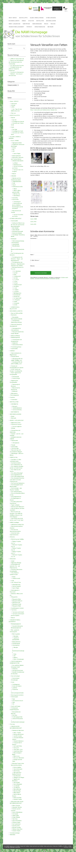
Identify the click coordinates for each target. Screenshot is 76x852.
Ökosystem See (16, 602)
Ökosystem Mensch (17, 601)
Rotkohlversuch (17, 164)
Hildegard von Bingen (19, 777)
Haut (13, 702)
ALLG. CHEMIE (15, 140)
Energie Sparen (15, 356)
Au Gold (15, 273)
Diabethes (15, 668)
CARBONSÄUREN (16, 181)
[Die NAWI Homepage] (38, 14)
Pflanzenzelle (14, 440)
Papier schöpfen (15, 505)
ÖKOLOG (46, 23)
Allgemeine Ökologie (16, 563)
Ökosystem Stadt (16, 604)
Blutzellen (16, 636)
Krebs (12, 682)
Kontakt (13, 105)
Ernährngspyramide (17, 717)
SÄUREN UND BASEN (17, 161)
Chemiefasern (17, 201)
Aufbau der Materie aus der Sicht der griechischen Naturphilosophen (17, 224)
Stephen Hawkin (16, 830)
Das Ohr (14, 120)
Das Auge (14, 129)
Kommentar (33, 238)
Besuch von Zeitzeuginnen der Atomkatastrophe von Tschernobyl (16, 62)
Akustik (13, 117)
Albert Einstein (16, 805)
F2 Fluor (15, 281)
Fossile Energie (16, 378)
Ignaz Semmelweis (17, 820)
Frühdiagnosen (16, 684)
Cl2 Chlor (16, 278)
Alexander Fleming (17, 807)
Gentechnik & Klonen (17, 344)
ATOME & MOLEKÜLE (51, 17)
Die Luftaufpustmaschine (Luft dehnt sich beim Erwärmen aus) (17, 479)
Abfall (12, 561)
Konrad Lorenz (16, 825)
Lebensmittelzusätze (17, 718)
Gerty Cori (16, 747)
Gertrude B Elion (18, 746)
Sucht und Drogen (15, 706)
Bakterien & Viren (15, 422)
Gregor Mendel (16, 817)
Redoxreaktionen (16, 155)
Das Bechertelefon (16, 463)
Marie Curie (17, 756)
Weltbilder (50, 27)
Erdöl (13, 183)
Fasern (14, 185)
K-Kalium (16, 289)
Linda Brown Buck (18, 751)
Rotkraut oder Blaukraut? (17, 506)
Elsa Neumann (17, 776)
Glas (13, 149)
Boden (13, 577)
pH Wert (16, 163)
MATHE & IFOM (40, 20)
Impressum (14, 103)
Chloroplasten (15, 443)
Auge (13, 699)
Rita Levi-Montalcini (19, 758)
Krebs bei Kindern (16, 686)
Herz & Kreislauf (15, 676)
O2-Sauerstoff (17, 298)
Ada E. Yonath (17, 732)
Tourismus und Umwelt (18, 612)
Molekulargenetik (15, 337)
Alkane (15, 189)
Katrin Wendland (18, 784)
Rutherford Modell (17, 233)
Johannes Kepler (16, 822)
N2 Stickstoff (17, 295)
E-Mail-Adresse (35, 260)
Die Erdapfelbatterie (16, 475)
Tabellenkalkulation (17, 408)
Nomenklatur (17, 195)
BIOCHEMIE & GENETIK (14, 20)
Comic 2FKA (33, 221)
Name (32, 254)
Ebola (15, 654)
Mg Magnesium (17, 293)
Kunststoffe (15, 199)
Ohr (13, 704)
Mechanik (13, 418)
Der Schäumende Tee (16, 464)
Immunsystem (16, 645)
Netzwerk (14, 406)
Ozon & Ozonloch (16, 586)
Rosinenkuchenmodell (17, 231)
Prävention (15, 689)
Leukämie (14, 688)
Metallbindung (15, 246)
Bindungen (13, 238)
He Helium (16, 286)
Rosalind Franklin (18, 799)
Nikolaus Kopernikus (17, 829)
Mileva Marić (17, 792)
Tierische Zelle (15, 448)
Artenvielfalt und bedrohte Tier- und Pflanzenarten (15, 566)
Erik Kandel (15, 814)
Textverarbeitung (16, 409)
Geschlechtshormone (17, 670)
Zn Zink (15, 305)
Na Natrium (17, 296)
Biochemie (13, 315)
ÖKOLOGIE (53, 23)
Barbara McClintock (19, 734)
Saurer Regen (17, 153)
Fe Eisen (16, 283)
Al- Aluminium (17, 271)
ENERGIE (24, 20)
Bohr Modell (15, 228)
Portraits (29, 27)
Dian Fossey (17, 771)
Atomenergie (15, 376)
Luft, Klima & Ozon (16, 582)
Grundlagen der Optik (17, 131)
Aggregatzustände (17, 143)
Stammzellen (14, 348)
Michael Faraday (16, 827)
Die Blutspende (16, 643)
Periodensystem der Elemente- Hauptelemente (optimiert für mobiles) (17, 264)
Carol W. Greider (18, 736)
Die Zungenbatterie (16, 496)
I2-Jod (15, 288)
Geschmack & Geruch (17, 700)
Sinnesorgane (14, 697)
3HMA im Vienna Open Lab (17, 58)
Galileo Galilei (15, 815)
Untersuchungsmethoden (17, 693)
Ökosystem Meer (16, 599)
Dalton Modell (15, 229)
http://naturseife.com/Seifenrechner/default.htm (43, 110)
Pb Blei (15, 301)
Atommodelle (14, 221)
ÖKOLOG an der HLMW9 (17, 539)
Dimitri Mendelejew (17, 812)
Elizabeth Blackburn (19, 741)
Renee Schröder (18, 797)
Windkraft (15, 391)
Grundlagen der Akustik (18, 121)
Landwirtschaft (16, 578)
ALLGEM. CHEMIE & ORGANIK (36, 17)
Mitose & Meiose (15, 335)
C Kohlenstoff (17, 276)
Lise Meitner (17, 787)
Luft (13, 151)
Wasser (14, 173)
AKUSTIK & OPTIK (23, 17)
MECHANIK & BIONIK (51, 20)
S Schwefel (16, 303)
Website (32, 265)
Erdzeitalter (14, 399)
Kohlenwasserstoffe (17, 186)
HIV (15, 656)
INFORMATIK (14, 404)
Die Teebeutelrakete (16, 491)
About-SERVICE (13, 17)
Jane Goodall (17, 782)
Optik (12, 127)
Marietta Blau (17, 791)
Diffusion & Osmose (16, 424)
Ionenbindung (15, 244)
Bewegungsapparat (16, 624)
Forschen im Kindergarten (17, 72)
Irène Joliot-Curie (18, 749)
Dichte (14, 148)
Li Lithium (16, 291)
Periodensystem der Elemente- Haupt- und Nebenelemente (17, 258)
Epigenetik (15, 343)
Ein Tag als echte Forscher (17, 65)
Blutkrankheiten (16, 642)
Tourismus (14, 610)
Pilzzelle (13, 445)
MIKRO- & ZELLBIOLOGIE (14, 23)
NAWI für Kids (26, 23)
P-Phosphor (17, 300)
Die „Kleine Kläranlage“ (17, 473)
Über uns (13, 113)
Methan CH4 (17, 194)
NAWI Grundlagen (37, 23)
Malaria (15, 657)
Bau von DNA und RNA (16, 313)
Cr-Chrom (16, 279)
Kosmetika (15, 198)
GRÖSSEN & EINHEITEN (17, 524)
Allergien (16, 647)
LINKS (12, 107)
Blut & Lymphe (16, 634)
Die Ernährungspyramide (17, 476)
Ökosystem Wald (16, 606)
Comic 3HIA (33, 224)
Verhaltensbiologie (40, 27)
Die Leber (14, 715)
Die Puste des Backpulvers (17, 483)
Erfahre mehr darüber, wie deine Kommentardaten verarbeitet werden (49, 278)
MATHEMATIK (15, 412)
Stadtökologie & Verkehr (17, 608)
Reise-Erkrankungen (19, 659)
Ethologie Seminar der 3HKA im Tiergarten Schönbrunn (15, 68)
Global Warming (16, 584)
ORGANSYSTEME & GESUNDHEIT (16, 27)
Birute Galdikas (17, 767)
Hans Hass (15, 819)
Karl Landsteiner (16, 824)
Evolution (31, 20)
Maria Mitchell (17, 789)
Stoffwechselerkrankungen (17, 722)
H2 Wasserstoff (18, 284)
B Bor (15, 274)
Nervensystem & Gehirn (17, 695)
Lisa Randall (16, 786)
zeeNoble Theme (68, 847)
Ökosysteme (14, 597)
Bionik (12, 416)
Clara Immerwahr (18, 769)
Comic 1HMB (33, 219)
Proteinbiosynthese (16, 347)
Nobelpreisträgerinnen (18, 730)
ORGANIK (13, 176)
